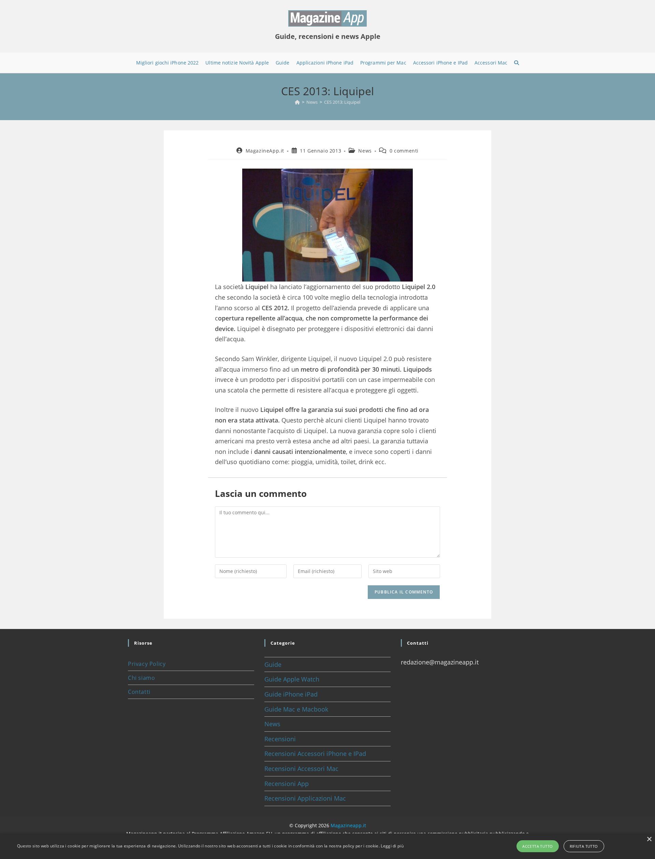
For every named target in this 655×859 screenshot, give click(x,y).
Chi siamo (141, 678)
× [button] (649, 839)
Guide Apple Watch (291, 679)
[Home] (297, 102)
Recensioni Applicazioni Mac (305, 798)
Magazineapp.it (348, 825)
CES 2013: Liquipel (342, 102)
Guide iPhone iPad (291, 694)
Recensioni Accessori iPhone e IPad (315, 753)
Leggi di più (392, 846)
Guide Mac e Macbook (296, 709)
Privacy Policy (146, 664)
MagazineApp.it (265, 150)
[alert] (327, 846)
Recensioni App (286, 783)
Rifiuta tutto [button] (584, 846)
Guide (272, 664)
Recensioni (280, 739)
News (365, 150)
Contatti (139, 692)
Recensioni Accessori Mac (301, 768)
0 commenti (404, 150)
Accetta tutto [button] (537, 846)
